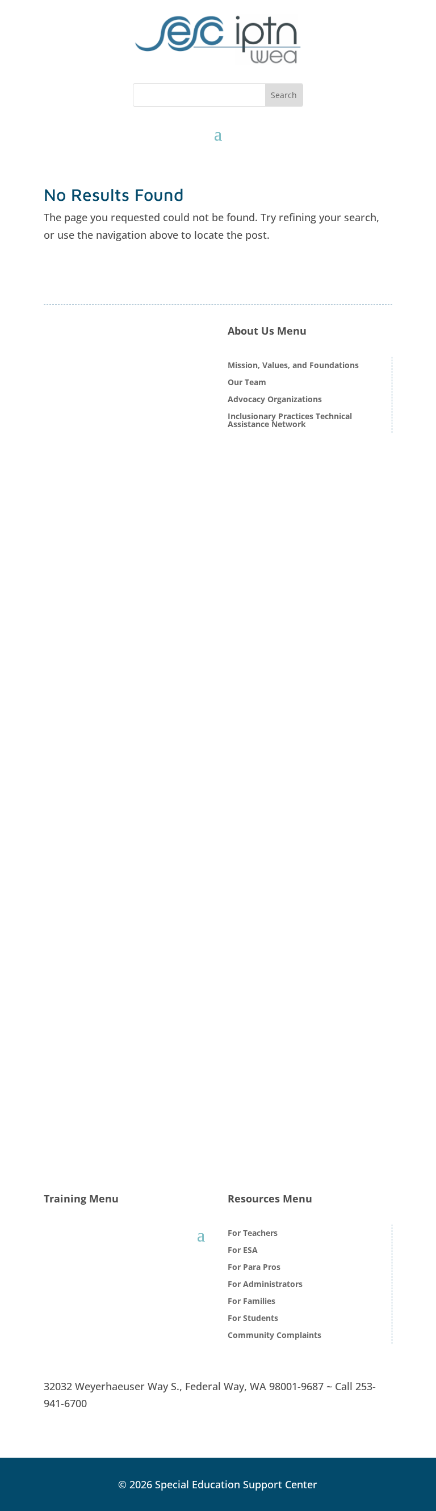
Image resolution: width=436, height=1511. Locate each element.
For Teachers (253, 1233)
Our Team (247, 382)
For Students (253, 1318)
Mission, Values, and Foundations (293, 365)
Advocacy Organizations (275, 399)
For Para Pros (254, 1267)
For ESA (243, 1250)
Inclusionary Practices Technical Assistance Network (290, 420)
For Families (251, 1301)
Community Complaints (274, 1335)
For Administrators (265, 1284)
